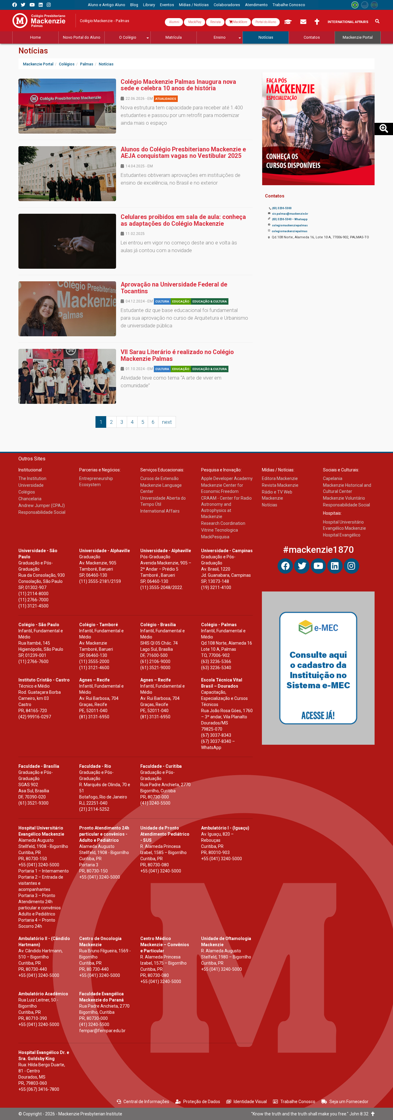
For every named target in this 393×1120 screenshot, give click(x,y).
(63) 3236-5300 (281, 208)
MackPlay (194, 22)
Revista (215, 22)
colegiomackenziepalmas (290, 225)
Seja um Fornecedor (348, 1101)
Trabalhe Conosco (297, 1101)
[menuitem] (106, 5)
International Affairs (348, 22)
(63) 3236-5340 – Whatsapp (290, 219)
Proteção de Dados (201, 1101)
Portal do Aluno (265, 22)
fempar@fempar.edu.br (102, 1030)
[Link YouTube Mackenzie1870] (32, 5)
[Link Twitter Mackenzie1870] (23, 5)
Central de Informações (146, 1101)
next (167, 422)
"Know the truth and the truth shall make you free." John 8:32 (311, 1113)
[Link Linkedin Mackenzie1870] (40, 5)
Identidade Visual (250, 1101)
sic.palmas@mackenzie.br (290, 213)
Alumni (174, 22)
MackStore (239, 22)
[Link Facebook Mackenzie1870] (14, 5)
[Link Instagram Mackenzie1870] (48, 5)
